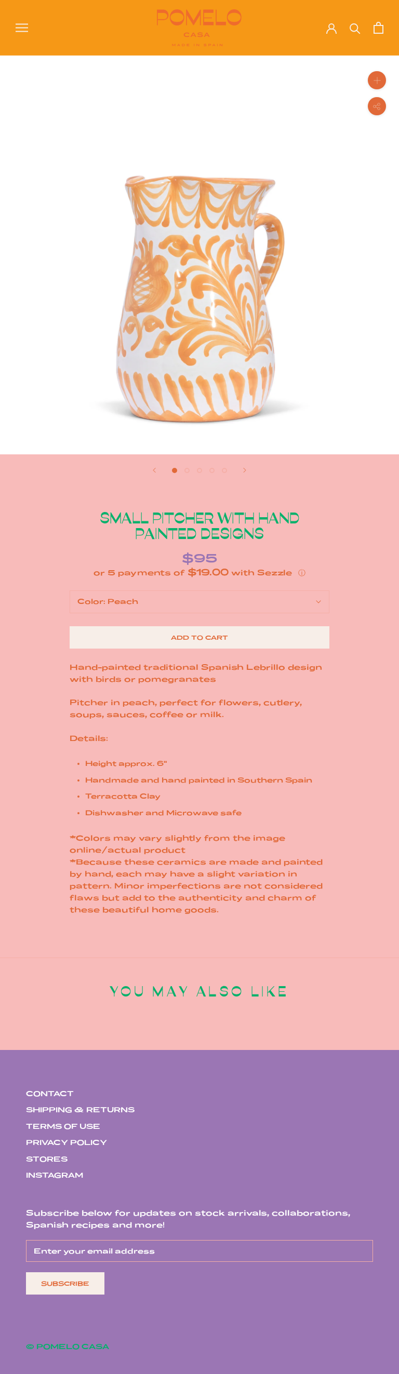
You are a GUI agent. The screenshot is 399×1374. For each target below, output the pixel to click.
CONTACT (50, 1093)
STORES (47, 1159)
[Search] (355, 27)
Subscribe (65, 1283)
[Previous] (154, 470)
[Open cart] (378, 28)
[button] (199, 572)
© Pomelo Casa (67, 1346)
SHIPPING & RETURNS (80, 1110)
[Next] (244, 470)
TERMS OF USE (63, 1126)
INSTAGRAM (54, 1175)
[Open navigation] (22, 27)
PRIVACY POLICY (66, 1142)
